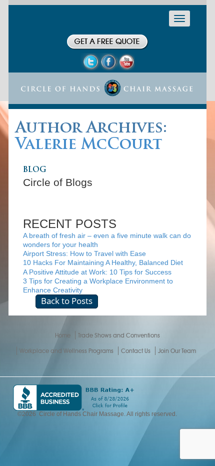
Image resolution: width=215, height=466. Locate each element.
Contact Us (135, 350)
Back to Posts (66, 300)
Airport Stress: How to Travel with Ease (84, 254)
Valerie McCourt (89, 145)
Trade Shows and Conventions (119, 335)
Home (62, 335)
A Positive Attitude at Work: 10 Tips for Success (97, 272)
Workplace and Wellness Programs (67, 350)
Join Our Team (177, 350)
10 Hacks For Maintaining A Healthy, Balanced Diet (103, 262)
